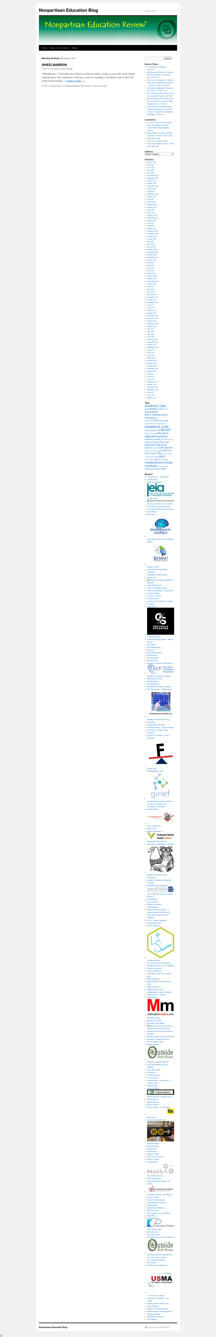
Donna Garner (152, 655)
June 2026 (150, 167)
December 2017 (152, 294)
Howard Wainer (152, 809)
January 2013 (151, 397)
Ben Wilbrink (151, 511)
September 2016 (152, 323)
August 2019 (151, 260)
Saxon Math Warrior (154, 1178)
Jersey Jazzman (152, 902)
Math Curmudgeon (153, 979)
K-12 (63, 85)
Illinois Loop (151, 828)
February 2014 (152, 381)
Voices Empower (153, 1306)
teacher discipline (163, 466)
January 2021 (151, 228)
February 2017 (152, 310)
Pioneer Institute (152, 1104)
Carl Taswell (151, 577)
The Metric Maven (153, 1234)
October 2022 (152, 207)
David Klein (151, 644)
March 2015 (151, 358)
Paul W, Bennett (152, 1099)
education (162, 433)
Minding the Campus (154, 1020)
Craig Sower (151, 606)
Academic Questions (154, 482)
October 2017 (152, 299)
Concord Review (151, 430)
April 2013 (151, 395)
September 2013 (152, 389)
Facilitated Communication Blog (158, 719)
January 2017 (151, 313)
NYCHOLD (151, 1072)
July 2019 (150, 262)
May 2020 (150, 244)
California (148, 421)
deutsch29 (150, 650)
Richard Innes (152, 1148)
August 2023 (151, 196)
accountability (151, 408)
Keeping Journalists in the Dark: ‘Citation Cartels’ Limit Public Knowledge (160, 135)
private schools (167, 454)
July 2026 (150, 165)
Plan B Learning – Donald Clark (158, 1107)
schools (157, 459)
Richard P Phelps (153, 1154)
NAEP (164, 450)
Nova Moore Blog (153, 1070)
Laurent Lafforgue (153, 925)
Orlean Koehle (152, 1085)
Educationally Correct (154, 678)
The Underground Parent (155, 1260)
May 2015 (150, 352)
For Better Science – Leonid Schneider (160, 727)
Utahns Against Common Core (158, 1303)
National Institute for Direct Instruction (160, 1036)
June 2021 (150, 223)
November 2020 (152, 233)
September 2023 (152, 194)
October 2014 (152, 366)
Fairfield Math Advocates (156, 724)
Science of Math (152, 1197)
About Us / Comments (59, 47)
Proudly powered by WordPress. (159, 1327)
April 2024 (151, 191)
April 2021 (151, 225)
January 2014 (151, 384)
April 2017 (151, 307)
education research (167, 439)
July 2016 (150, 329)
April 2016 (151, 336)
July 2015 (150, 350)
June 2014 (150, 376)
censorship (164, 420)
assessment (151, 412)
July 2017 (150, 305)
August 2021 (151, 220)
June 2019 (150, 265)
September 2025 (152, 178)
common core (157, 426)
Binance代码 (151, 133)
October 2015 (152, 344)
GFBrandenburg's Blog (155, 771)
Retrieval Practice (153, 1146)
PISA (159, 453)
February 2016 (152, 339)
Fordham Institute (152, 442)
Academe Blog (152, 479)
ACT (166, 409)
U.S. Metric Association (155, 1295)
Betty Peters (151, 514)
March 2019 (151, 273)
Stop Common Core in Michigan (158, 1213)
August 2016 (151, 326)
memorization (149, 451)
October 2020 (152, 236)
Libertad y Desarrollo (154, 968)
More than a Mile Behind (156, 1023)
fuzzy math (164, 442)
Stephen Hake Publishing (156, 1208)
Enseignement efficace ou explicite (159, 686)
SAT (156, 456)
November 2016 (152, 318)
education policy (156, 436)
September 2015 (152, 347)
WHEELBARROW (54, 64)
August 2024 (151, 188)
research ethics (149, 457)
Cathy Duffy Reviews (154, 585)
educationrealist (152, 681)
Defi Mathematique (153, 647)
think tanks (155, 468)
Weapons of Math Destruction (157, 1308)
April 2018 (151, 292)
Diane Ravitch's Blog (154, 652)
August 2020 (151, 239)
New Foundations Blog (155, 1041)
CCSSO (155, 420)
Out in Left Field (153, 1088)
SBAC (162, 456)
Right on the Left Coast (155, 1156)
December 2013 (152, 387)
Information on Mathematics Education (160, 844)
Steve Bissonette (153, 1210)
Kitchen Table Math (154, 923)
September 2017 (152, 302)
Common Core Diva (154, 596)
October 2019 (152, 254)
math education (166, 447)
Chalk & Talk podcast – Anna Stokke (160, 590)
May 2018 (150, 289)
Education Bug (152, 660)
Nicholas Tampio (153, 1044)
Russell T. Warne (153, 1159)
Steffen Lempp (152, 1205)
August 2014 (151, 371)
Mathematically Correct (155, 989)
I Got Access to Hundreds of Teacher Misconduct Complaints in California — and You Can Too (160, 82)
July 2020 (150, 241)
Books (74, 47)
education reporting (153, 439)
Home (44, 47)
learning (155, 448)
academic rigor (155, 405)
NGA (170, 450)
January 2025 (151, 183)
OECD (147, 453)
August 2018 (151, 284)
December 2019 (152, 252)
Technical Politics (153, 1218)
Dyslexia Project (153, 658)
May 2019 (150, 268)
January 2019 (151, 278)
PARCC (154, 453)
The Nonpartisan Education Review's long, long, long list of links (160, 1255)
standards (151, 465)
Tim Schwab (151, 1262)
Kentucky (149, 447)
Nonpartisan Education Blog (68, 10)
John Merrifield (152, 907)
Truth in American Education (157, 1265)
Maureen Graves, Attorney (156, 994)
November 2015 (152, 342)
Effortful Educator (153, 684)
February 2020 (152, 249)
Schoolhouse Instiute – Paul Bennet (159, 1194)
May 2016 (150, 334)
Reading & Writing (73, 85)
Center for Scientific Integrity (157, 588)
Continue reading (75, 80)
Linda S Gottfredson (154, 971)
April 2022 (151, 212)
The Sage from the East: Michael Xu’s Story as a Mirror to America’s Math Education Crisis (160, 101)
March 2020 (151, 247)
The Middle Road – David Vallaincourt (160, 1237)
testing (147, 468)
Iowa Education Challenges (156, 67)
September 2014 (152, 368)
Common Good (152, 598)
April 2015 (151, 355)
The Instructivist (152, 1232)
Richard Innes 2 (152, 1151)
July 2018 (150, 286)
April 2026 (151, 172)
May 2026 (150, 170)
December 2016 (152, 315)
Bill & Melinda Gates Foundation (156, 416)
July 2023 (150, 199)
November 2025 (152, 175)
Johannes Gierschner (154, 904)
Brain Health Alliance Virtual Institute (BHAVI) (160, 540)
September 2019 (152, 257)
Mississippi (157, 451)
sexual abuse (164, 460)
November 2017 (152, 297)
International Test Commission (157, 885)
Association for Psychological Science (160, 509)
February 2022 (152, 215)
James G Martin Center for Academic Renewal (160, 895)
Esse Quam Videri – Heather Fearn (159, 689)
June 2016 (150, 331)
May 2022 (150, 210)
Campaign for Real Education (157, 574)
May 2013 (150, 392)
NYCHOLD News (153, 1075)
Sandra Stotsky (152, 1162)
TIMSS (163, 468)
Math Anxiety (163, 141)
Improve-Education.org (155, 831)
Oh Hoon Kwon (153, 1077)
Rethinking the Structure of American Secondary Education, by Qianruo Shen (160, 74)
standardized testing (159, 462)
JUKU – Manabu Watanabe (156, 920)
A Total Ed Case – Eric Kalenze (158, 477)
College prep (55, 85)
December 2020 (152, 231)
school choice (149, 460)
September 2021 (152, 217)
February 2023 (152, 204)
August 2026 (151, 162)
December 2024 (152, 186)
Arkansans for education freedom (158, 506)
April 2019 (151, 270)
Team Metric (151, 1215)
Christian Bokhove (153, 593)
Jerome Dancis (152, 899)
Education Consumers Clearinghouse (160, 663)
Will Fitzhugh (67, 68)
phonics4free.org (153, 1102)
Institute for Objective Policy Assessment (157, 876)
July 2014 (150, 374)
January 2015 (151, 363)
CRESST (165, 429)
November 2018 (152, 281)
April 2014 (151, 379)
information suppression (156, 444)
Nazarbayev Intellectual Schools (158, 1039)
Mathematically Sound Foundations (159, 992)
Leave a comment (100, 85)
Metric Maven (152, 997)
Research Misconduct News (157, 1120)
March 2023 (151, 202)
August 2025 (151, 180)
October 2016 (152, 321)
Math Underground (154, 986)
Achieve (161, 409)
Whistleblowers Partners (155, 1316)
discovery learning (150, 433)
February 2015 (152, 360)
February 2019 (152, 276)
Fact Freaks (151, 722)
